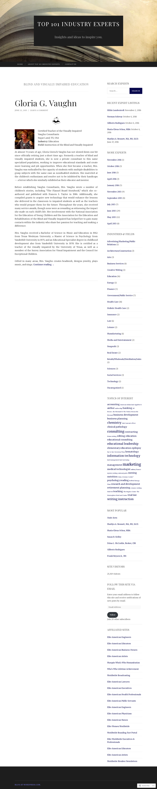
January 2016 (113, 185)
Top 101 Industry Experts (78, 23)
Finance (111, 289)
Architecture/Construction (119, 251)
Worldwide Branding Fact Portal (122, 733)
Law (109, 321)
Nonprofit (111, 346)
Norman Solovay (114, 116)
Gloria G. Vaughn (46, 102)
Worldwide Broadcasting (118, 675)
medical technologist (118, 469)
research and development (125, 484)
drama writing (112, 436)
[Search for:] (124, 91)
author (111, 408)
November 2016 (114, 160)
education (131, 436)
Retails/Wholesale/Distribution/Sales (124, 359)
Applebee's (138, 405)
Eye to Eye (110, 452)
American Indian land (127, 405)
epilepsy (136, 448)
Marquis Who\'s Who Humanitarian (123, 663)
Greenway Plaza (119, 452)
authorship (118, 408)
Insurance (112, 314)
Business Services (115, 263)
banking (127, 408)
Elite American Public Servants (121, 701)
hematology (132, 451)
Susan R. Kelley (114, 537)
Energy (110, 283)
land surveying (124, 460)
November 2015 (114, 192)
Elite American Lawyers (118, 682)
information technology (123, 455)
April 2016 (111, 179)
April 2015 (112, 223)
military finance (136, 469)
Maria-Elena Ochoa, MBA (118, 129)
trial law (132, 495)
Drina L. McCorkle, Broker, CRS (121, 543)
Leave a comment (39, 110)
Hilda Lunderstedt (115, 110)
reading (124, 480)
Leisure (110, 327)
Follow (112, 615)
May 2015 (111, 217)
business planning (117, 418)
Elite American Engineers (119, 637)
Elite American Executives (119, 688)
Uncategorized (114, 388)
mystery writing (112, 473)
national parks (123, 473)
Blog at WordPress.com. (28, 785)
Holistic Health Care (116, 308)
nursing (132, 473)
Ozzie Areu (112, 518)
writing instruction (120, 499)
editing (121, 436)
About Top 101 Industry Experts (44, 64)
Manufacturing (114, 334)
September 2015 (114, 198)
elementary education (119, 448)
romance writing (136, 488)
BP (134, 408)
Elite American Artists (117, 656)
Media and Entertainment (119, 340)
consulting (115, 431)
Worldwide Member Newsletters (122, 761)
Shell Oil (110, 491)
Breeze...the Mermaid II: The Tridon (119, 412)
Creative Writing (115, 270)
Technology (112, 381)
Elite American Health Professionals (124, 694)
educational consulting (120, 439)
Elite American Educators (119, 643)
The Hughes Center (129, 491)
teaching (118, 491)
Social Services (114, 375)
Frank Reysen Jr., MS (116, 556)
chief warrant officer (129, 423)
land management (113, 460)
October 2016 (113, 166)
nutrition (112, 476)
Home (20, 64)
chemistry (114, 422)
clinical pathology (117, 426)
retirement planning (118, 487)
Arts (109, 257)
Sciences (111, 369)
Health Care (112, 302)
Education (112, 276)
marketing (132, 464)
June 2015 (111, 211)
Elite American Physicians (119, 713)
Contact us (70, 64)
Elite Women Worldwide (118, 726)
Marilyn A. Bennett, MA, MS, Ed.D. (123, 139)
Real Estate (112, 353)
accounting (113, 404)
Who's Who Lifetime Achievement (123, 669)
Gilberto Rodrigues (116, 123)
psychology (113, 480)
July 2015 (111, 204)
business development (126, 414)
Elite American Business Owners (122, 650)
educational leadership (122, 443)
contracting (131, 432)
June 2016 (111, 172)
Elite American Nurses (117, 720)
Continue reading (43, 264)
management (114, 465)
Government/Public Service (120, 295)
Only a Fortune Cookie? (125, 477)
